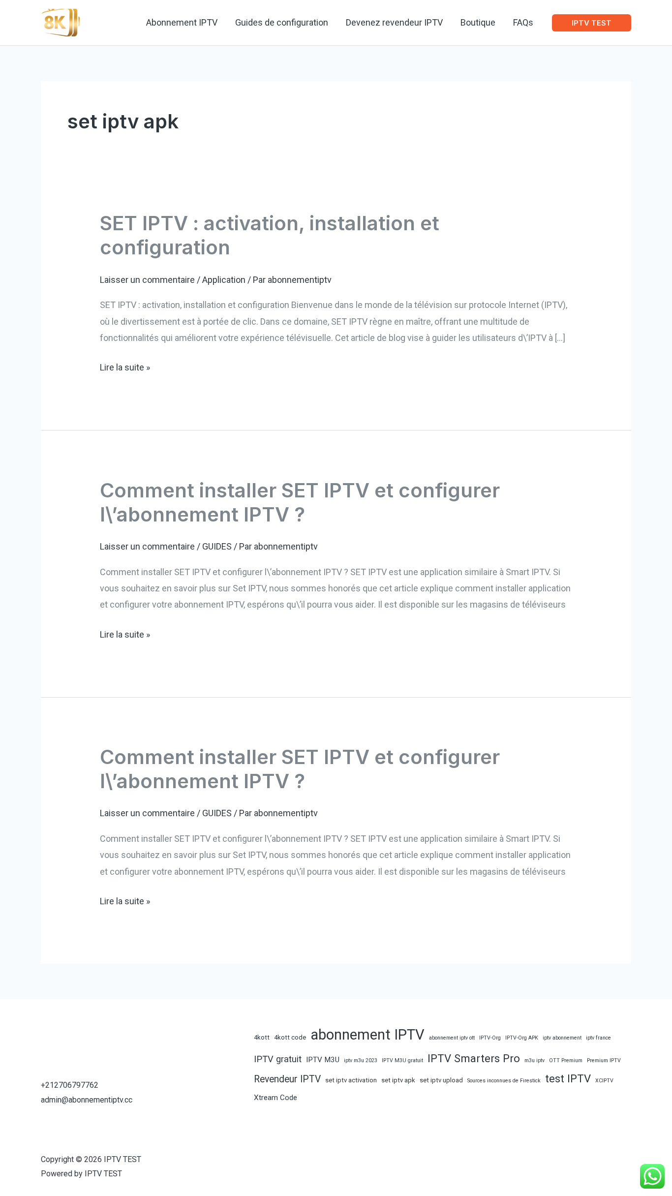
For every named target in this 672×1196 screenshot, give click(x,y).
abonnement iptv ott (452, 1038)
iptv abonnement (562, 1038)
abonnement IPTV (367, 1034)
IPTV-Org (490, 1038)
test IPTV (568, 1078)
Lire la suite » (125, 368)
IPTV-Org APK (521, 1038)
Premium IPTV (604, 1060)
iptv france (598, 1038)
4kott (262, 1037)
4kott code (290, 1037)
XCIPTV (604, 1080)
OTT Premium (565, 1060)
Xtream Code (275, 1097)
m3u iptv (534, 1060)
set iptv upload (441, 1080)
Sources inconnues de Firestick (504, 1080)
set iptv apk (398, 1080)
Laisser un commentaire (147, 280)
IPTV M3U (322, 1059)
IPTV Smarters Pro (474, 1058)
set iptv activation (351, 1080)
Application (223, 280)
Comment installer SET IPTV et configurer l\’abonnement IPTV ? (300, 502)
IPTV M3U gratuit (402, 1060)
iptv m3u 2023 (360, 1060)
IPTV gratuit (278, 1059)
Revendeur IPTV (287, 1079)
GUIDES (217, 546)
